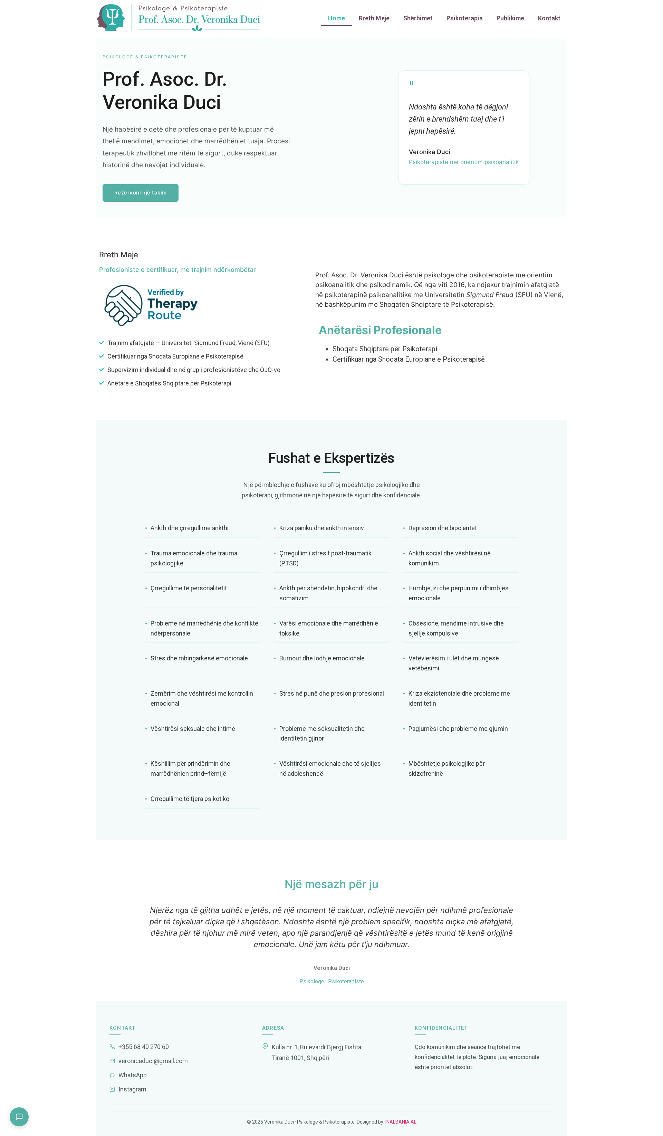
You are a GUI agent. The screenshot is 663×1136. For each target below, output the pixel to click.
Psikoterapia (464, 18)
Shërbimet (418, 18)
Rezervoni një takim (140, 192)
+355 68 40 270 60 (143, 1046)
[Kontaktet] (19, 1116)
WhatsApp (132, 1075)
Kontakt (549, 18)
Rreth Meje (374, 18)
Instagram (132, 1089)
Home (336, 18)
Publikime (510, 18)
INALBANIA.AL (400, 1122)
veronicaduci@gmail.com (153, 1061)
